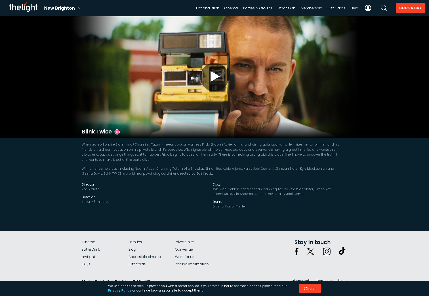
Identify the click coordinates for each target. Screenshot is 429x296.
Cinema (88, 242)
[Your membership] (368, 8)
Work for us (184, 256)
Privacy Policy (119, 290)
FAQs (86, 264)
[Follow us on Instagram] (326, 251)
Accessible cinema (144, 256)
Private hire (184, 242)
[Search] (384, 8)
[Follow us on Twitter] (310, 251)
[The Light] (23, 8)
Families (135, 242)
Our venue (184, 249)
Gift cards (137, 264)
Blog (132, 249)
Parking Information (192, 264)
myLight (88, 256)
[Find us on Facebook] (296, 251)
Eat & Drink (91, 249)
